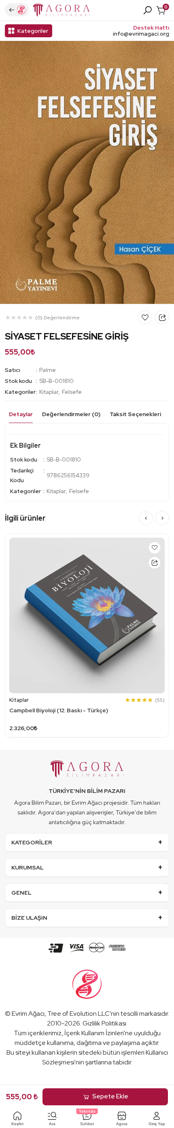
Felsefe (72, 391)
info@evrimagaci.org (141, 34)
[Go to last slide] (146, 518)
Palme (47, 370)
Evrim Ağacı (28, 1013)
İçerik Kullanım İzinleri (94, 1033)
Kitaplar (48, 391)
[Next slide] (162, 518)
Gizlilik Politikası (104, 1023)
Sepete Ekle (110, 1096)
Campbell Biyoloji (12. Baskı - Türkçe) (58, 710)
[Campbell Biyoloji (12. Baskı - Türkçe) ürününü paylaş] (155, 563)
